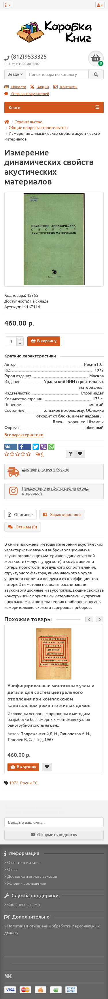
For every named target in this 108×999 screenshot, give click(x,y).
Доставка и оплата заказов (32, 876)
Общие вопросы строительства (38, 127)
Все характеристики (23, 434)
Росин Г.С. (29, 783)
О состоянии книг (23, 862)
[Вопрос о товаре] (70, 454)
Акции (43, 87)
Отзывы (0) (26, 527)
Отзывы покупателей (29, 94)
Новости (18, 87)
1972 (13, 783)
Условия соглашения (26, 883)
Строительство (28, 122)
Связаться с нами (23, 904)
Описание (23, 514)
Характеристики (65, 514)
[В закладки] (80, 454)
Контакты (68, 87)
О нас (12, 869)
